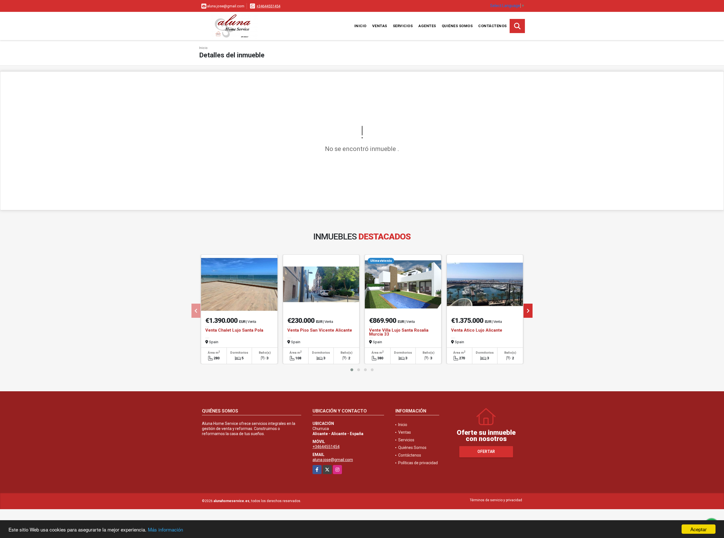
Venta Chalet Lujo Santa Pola (234, 330)
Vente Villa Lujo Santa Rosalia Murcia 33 (398, 332)
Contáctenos (492, 26)
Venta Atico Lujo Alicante (476, 330)
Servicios (403, 26)
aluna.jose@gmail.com (333, 459)
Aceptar (698, 529)
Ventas (379, 26)
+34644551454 (268, 6)
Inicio (360, 26)
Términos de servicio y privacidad (496, 500)
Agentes (427, 26)
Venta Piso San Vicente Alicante (319, 330)
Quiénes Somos (457, 26)
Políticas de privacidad (418, 463)
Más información (165, 529)
